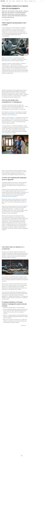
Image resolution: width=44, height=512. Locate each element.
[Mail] (1, 1)
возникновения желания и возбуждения (9, 196)
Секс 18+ (9, 3)
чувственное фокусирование (8, 217)
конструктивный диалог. (12, 114)
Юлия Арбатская (7, 19)
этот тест (9, 60)
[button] (15, 47)
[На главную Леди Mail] (3, 1)
